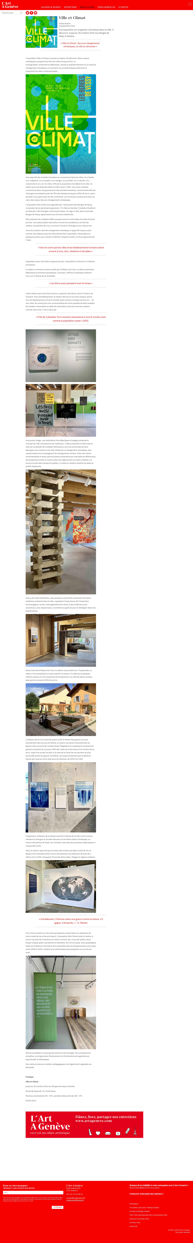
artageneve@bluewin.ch (75, 1200)
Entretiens (70, 7)
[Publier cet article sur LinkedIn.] (35, 13)
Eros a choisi (87, 7)
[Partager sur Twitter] (27, 13)
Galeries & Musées (51, 7)
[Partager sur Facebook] (31, 13)
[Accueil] (11, 5)
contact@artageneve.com (75, 1198)
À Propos (123, 7)
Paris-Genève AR (106, 7)
